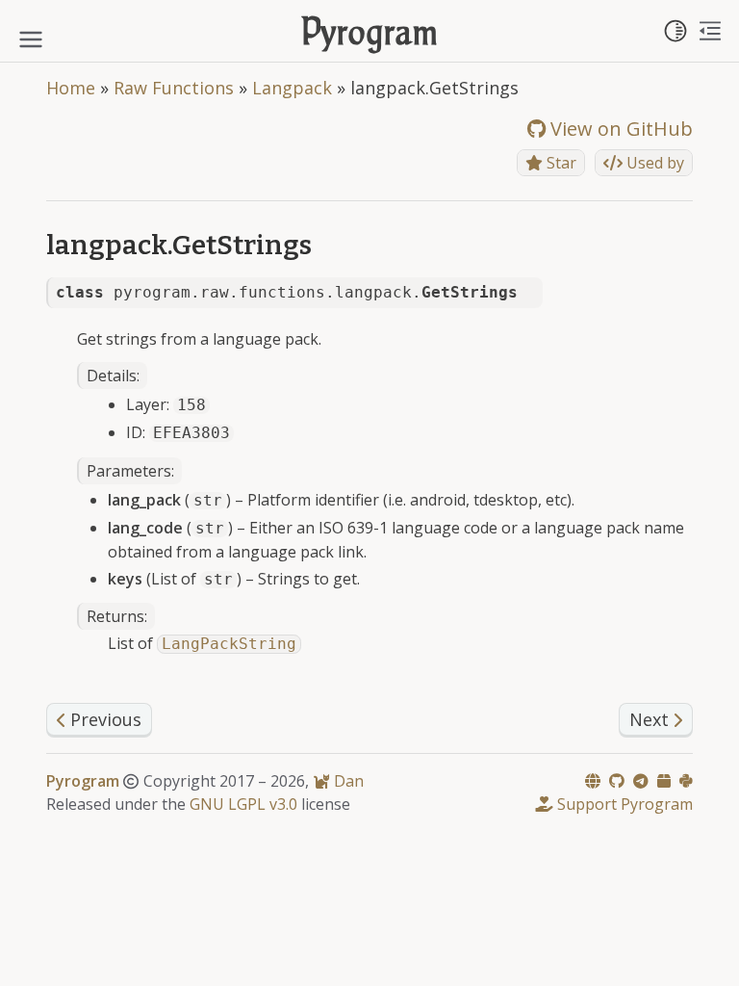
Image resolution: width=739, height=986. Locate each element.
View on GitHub (619, 129)
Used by (653, 162)
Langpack (292, 87)
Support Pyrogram (623, 804)
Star (559, 162)
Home (70, 87)
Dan (347, 780)
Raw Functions (174, 87)
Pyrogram (370, 35)
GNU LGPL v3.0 (243, 804)
